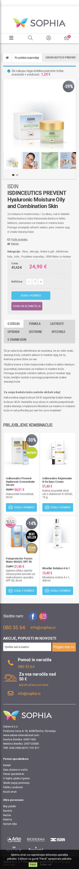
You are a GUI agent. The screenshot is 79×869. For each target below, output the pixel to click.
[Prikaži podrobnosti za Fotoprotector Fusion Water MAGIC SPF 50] (21, 533)
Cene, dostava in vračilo (15, 769)
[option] (12, 160)
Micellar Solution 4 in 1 (56, 568)
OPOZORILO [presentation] (58, 331)
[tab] (14, 324)
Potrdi (33, 864)
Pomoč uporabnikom (13, 774)
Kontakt (7, 765)
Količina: (17, 281)
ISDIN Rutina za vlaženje (58, 256)
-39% (68, 86)
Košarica (7, 819)
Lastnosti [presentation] (57, 323)
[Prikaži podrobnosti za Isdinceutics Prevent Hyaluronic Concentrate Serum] (21, 450)
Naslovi (7, 815)
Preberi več (46, 864)
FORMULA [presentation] (35, 323)
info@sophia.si (43, 627)
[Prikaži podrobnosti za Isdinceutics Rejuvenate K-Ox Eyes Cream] (57, 450)
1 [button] (13, 175)
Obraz (25, 251)
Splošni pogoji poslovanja (16, 782)
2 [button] (17, 175)
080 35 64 (26, 666)
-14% (31, 523)
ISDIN (12, 186)
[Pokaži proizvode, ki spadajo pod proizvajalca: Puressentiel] (36, 849)
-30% (31, 440)
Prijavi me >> (64, 647)
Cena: (14, 263)
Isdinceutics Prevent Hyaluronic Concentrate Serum (20, 481)
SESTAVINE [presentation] (35, 331)
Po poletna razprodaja (32, 256)
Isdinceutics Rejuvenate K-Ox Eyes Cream (57, 480)
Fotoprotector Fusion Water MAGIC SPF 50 (19, 560)
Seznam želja (10, 823)
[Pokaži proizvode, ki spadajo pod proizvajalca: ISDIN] (58, 839)
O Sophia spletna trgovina (16, 778)
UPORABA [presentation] (14, 331)
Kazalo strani (10, 791)
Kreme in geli (47, 251)
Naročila (7, 810)
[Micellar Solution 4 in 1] (57, 533)
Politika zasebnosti (13, 787)
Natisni (15, 243)
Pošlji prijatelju (19, 239)
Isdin (16, 256)
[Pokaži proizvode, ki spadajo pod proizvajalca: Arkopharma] (14, 839)
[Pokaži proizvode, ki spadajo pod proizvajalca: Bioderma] (36, 839)
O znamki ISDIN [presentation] (17, 339)
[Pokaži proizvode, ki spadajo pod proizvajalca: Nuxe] (14, 849)
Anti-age (34, 251)
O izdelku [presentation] (14, 323)
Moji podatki (9, 806)
